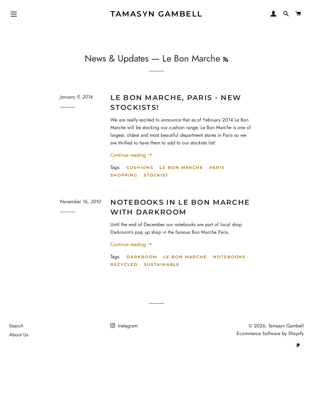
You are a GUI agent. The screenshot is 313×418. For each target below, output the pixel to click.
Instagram (127, 325)
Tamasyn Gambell (156, 13)
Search (16, 325)
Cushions (140, 167)
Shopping (124, 175)
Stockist (156, 175)
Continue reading (128, 155)
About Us (18, 334)
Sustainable (162, 264)
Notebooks (229, 256)
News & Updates (117, 58)
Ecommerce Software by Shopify (270, 333)
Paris (217, 167)
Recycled (124, 264)
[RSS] (225, 60)
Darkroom (142, 256)
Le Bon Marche (181, 167)
